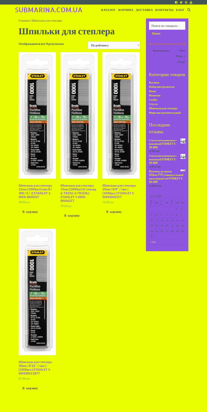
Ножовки (154, 95)
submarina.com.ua (49, 9)
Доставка (144, 10)
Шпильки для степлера (163, 108)
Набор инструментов (161, 86)
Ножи (152, 91)
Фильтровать (161, 50)
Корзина (125, 10)
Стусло (153, 104)
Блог (180, 10)
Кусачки (154, 82)
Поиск (156, 33)
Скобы (153, 99)
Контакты (164, 10)
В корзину (30, 211)
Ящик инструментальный (165, 112)
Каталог (108, 10)
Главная (24, 20)
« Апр (153, 242)
